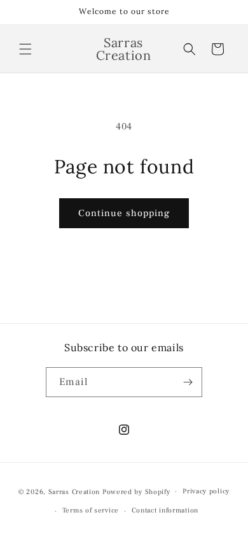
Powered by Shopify (136, 491)
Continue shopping (124, 213)
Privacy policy (206, 491)
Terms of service (90, 510)
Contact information (165, 510)
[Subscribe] (188, 382)
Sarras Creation (75, 491)
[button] (25, 49)
